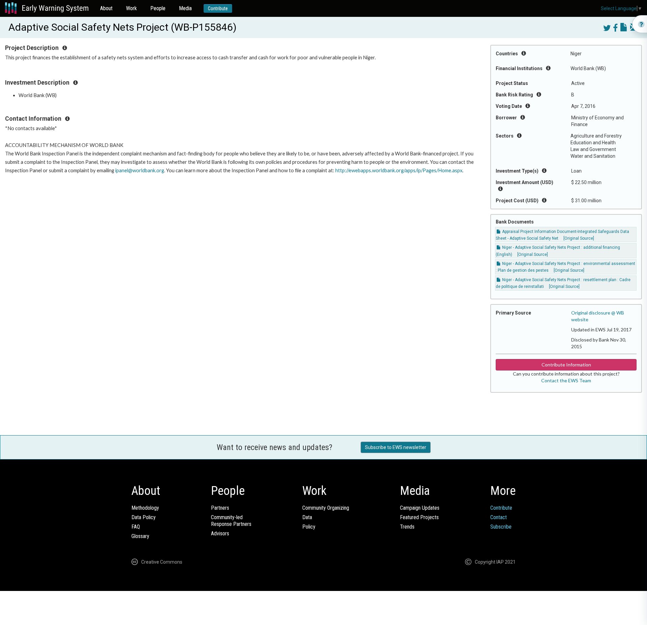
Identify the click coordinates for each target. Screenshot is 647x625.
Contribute (218, 8)
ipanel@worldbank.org (139, 170)
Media (185, 8)
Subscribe (501, 527)
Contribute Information (566, 364)
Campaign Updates (419, 508)
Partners (220, 508)
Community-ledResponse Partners (231, 520)
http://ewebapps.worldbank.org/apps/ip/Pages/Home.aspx (398, 170)
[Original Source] (578, 238)
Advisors (220, 533)
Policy (308, 527)
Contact (498, 517)
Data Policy (143, 517)
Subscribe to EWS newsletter (395, 447)
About (106, 8)
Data (307, 517)
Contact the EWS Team (566, 380)
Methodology (145, 508)
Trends (407, 527)
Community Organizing (325, 508)
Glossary (140, 536)
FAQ (135, 527)
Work (131, 8)
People (157, 8)
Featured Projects (419, 517)
